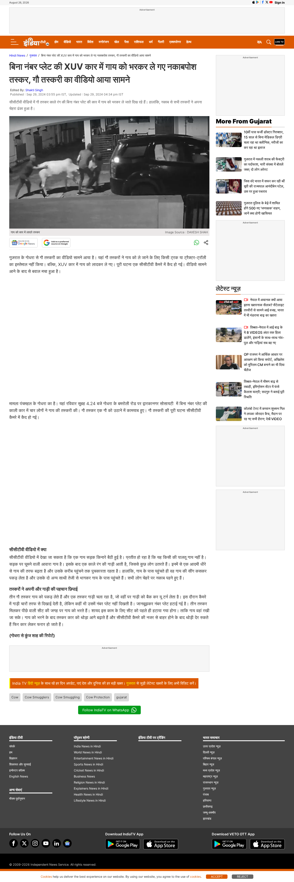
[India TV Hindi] (36, 42)
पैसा (126, 42)
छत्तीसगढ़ (208, 806)
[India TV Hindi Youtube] (270, 2)
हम (10, 752)
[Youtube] (46, 843)
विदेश (90, 42)
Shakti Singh (34, 90)
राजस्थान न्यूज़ (210, 782)
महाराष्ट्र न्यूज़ (210, 776)
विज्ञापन (13, 758)
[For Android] (229, 844)
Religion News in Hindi (89, 782)
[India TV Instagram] (35, 843)
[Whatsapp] (196, 243)
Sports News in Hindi (88, 764)
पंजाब (206, 794)
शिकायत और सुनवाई (20, 764)
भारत (79, 42)
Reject (242, 876)
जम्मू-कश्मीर (209, 812)
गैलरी (161, 42)
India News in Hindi (87, 746)
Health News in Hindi (88, 794)
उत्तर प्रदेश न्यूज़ (212, 746)
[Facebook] (13, 843)
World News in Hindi (88, 752)
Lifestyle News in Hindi (90, 800)
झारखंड (207, 818)
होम (56, 42)
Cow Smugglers (37, 697)
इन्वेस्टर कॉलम (17, 770)
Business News (84, 776)
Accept (217, 876)
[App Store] (160, 844)
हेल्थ (188, 42)
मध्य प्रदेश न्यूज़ (211, 770)
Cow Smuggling (68, 697)
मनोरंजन (104, 42)
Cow (14, 697)
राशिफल (139, 42)
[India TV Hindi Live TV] (279, 42)
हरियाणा (207, 800)
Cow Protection (98, 697)
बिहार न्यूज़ (208, 764)
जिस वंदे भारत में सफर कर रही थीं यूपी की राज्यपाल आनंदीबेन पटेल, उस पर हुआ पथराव (264, 186)
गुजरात (33, 55)
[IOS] (253, 2)
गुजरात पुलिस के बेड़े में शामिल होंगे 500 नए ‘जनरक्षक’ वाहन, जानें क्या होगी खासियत (262, 208)
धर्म (151, 42)
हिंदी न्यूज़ (34, 683)
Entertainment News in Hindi (93, 758)
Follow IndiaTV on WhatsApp (105, 710)
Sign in (280, 2)
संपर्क (12, 746)
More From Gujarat (244, 121)
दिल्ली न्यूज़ (209, 752)
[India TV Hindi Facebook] (262, 2)
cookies (195, 876)
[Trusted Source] (56, 242)
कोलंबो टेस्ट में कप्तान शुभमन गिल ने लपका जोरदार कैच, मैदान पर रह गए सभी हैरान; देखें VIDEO (264, 413)
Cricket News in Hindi (89, 770)
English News (18, 776)
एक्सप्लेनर (175, 42)
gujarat (121, 697)
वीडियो (67, 42)
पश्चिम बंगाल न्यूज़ (212, 758)
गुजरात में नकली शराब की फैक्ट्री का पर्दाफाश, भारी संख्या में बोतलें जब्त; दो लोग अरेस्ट (264, 164)
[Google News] (23, 242)
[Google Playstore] (122, 844)
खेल (116, 42)
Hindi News (17, 55)
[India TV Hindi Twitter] (266, 2)
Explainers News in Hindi (91, 788)
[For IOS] (267, 844)
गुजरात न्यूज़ (209, 788)
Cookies (46, 876)
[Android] (257, 2)
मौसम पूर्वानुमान (17, 798)
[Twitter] (24, 843)
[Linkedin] (56, 843)
